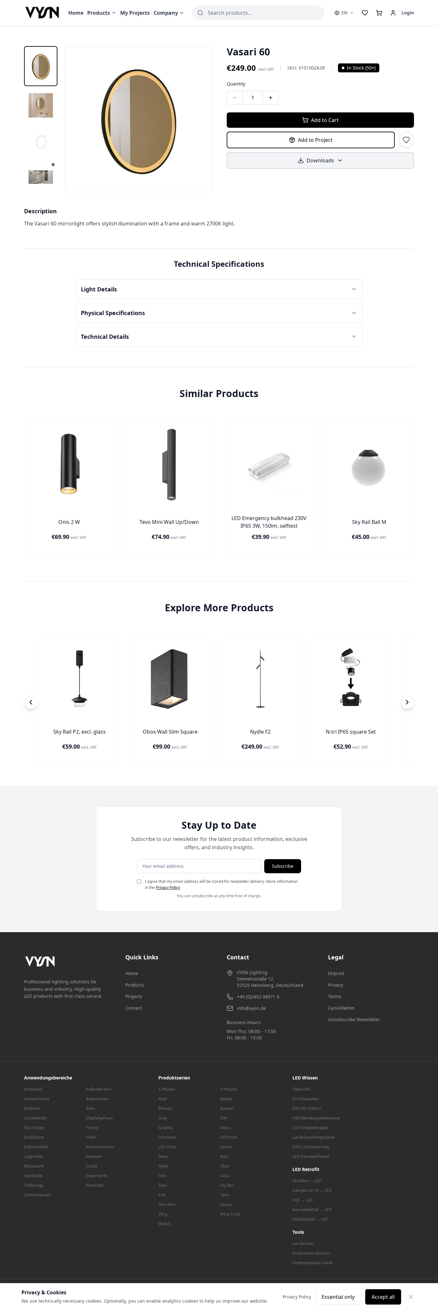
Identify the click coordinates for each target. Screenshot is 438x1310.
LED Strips (167, 1147)
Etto (223, 1118)
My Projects (135, 12)
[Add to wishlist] (406, 140)
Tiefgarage (34, 1185)
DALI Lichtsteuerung (310, 1147)
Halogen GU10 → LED (312, 1190)
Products (98, 12)
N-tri (224, 1156)
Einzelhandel (35, 1118)
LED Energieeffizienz (310, 1156)
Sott (161, 1195)
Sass (162, 1185)
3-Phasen (228, 1089)
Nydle (163, 1166)
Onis (162, 1175)
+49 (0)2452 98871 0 (258, 997)
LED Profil (229, 1137)
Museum (94, 1156)
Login (407, 13)
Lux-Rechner (303, 1243)
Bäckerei (32, 1108)
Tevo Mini (166, 1204)
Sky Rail (227, 1185)
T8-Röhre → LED (307, 1181)
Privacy (335, 985)
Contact (133, 1008)
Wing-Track (230, 1214)
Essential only (338, 1296)
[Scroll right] (407, 702)
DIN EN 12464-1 (306, 1108)
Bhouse (165, 1108)
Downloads (320, 160)
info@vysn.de (251, 1008)
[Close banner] (411, 1297)
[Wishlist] (365, 13)
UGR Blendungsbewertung (316, 1118)
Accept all (383, 1296)
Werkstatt (94, 1185)
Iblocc (225, 1127)
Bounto (226, 1108)
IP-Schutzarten (305, 1099)
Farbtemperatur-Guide (312, 1262)
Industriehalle (36, 1147)
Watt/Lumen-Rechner (311, 1253)
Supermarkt (96, 1175)
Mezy (163, 1156)
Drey (162, 1118)
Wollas (164, 1223)
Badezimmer (97, 1099)
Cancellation (341, 1008)
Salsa (225, 1175)
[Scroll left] (31, 702)
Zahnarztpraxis (37, 1195)
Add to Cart (325, 120)
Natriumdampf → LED (312, 1209)
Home (75, 12)
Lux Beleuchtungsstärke (313, 1137)
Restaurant (34, 1166)
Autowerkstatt (36, 1099)
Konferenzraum (100, 1147)
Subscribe (282, 866)
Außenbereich (98, 1089)
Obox (225, 1166)
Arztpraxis (33, 1089)
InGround (166, 1137)
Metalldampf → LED (310, 1219)
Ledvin (226, 1147)
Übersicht (301, 1089)
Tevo (224, 1195)
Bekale (226, 1099)
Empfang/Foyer (99, 1118)
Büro (90, 1108)
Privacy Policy (168, 887)
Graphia (165, 1127)
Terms (334, 996)
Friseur (92, 1127)
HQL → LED (302, 1200)
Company (166, 12)
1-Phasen (166, 1089)
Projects (133, 996)
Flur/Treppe (34, 1127)
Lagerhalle (33, 1156)
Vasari (226, 1204)
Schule (92, 1166)
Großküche (34, 1137)
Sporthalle (33, 1175)
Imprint (336, 973)
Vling (162, 1214)
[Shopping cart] (379, 13)
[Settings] (393, 13)
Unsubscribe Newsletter (354, 1019)
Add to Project (315, 139)
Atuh (162, 1099)
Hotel (91, 1137)
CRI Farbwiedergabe (310, 1127)
